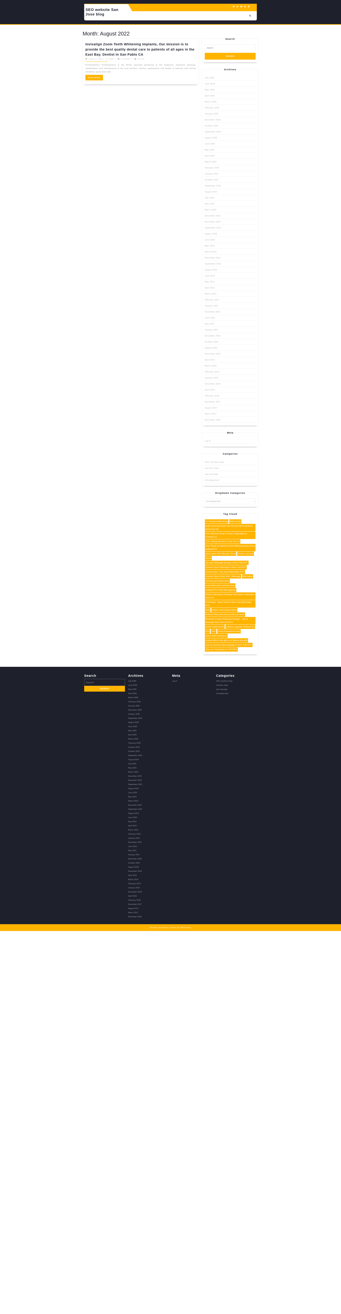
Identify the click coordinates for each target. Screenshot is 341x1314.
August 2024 (211, 192)
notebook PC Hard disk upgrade (220, 590)
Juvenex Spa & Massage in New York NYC (225, 567)
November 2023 (212, 222)
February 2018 (212, 396)
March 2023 (210, 252)
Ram (207, 610)
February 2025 (212, 168)
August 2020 (211, 348)
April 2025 (210, 156)
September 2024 (213, 186)
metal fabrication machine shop (220, 585)
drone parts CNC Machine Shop (220, 554)
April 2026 (210, 96)
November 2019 (212, 354)
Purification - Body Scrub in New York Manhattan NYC (228, 604)
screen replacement (214, 627)
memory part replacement (217, 581)
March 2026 (210, 102)
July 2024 (209, 198)
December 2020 (212, 336)
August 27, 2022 (96, 59)
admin (111, 59)
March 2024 (210, 210)
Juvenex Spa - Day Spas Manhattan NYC (225, 572)
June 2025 (210, 144)
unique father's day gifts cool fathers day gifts (226, 640)
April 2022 (210, 288)
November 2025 (212, 120)
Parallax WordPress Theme (163, 927)
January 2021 (211, 330)
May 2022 (209, 282)
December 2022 (212, 258)
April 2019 (210, 360)
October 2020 (211, 342)
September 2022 (213, 264)
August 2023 (211, 234)
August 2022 (211, 270)
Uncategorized (212, 480)
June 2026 (210, 84)
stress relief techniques (216, 636)
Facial (208, 558)
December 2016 (212, 420)
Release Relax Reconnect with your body (225, 614)
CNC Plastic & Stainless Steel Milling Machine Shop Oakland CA (230, 547)
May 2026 (209, 90)
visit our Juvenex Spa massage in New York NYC (228, 645)
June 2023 (210, 240)
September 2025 (213, 132)
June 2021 (210, 318)
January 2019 (211, 378)
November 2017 (212, 402)
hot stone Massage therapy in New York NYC (226, 563)
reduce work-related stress (224, 610)
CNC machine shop (214, 462)
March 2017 (210, 414)
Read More (95, 78)
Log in (208, 441)
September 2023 (213, 228)
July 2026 (209, 78)
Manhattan (248, 576)
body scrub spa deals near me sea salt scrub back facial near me (228, 527)
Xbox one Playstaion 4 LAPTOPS (221, 649)
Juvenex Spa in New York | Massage (223, 576)
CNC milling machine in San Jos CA (222, 541)
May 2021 (209, 324)
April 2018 (210, 390)
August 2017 (211, 408)
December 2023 (212, 216)
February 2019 (212, 372)
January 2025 (211, 174)
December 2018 (212, 384)
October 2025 (211, 126)
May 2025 (209, 150)
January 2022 (211, 306)
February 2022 (212, 300)
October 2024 (211, 180)
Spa (207, 631)
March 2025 (210, 162)
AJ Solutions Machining (216, 521)
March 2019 (210, 366)
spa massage (211, 474)
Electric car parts (245, 554)
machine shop (212, 468)
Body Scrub (235, 521)
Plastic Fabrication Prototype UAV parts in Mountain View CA (229, 596)
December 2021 (212, 312)
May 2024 (209, 204)
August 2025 (211, 138)
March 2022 (210, 294)
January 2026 (211, 114)
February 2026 (212, 108)
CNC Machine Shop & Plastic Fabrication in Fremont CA (226, 535)
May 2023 (209, 246)
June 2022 (210, 276)
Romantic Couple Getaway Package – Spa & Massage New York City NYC (226, 620)
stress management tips (229, 631)
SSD (213, 631)
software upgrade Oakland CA (240, 627)
